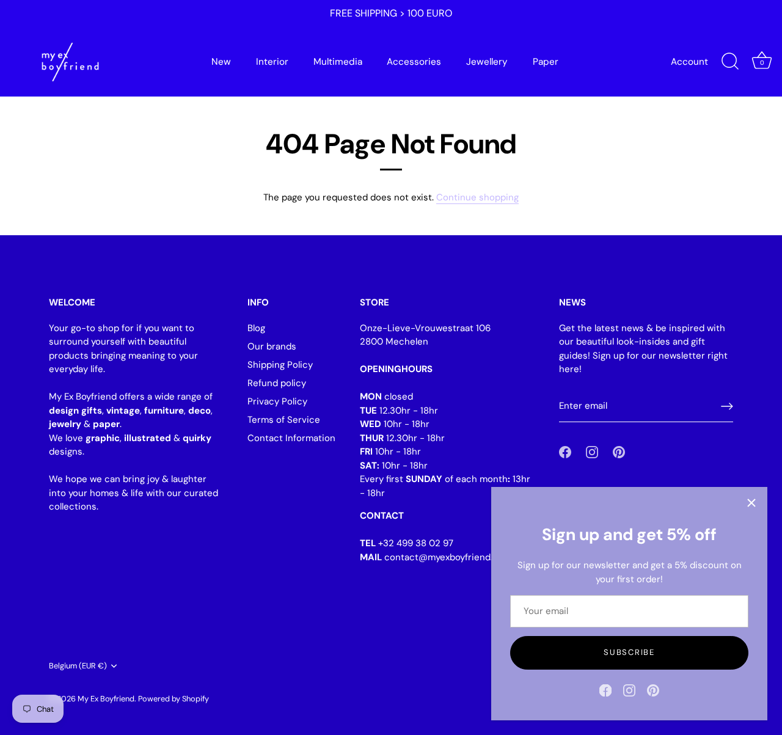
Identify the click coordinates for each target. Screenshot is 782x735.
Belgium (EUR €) (78, 666)
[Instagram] (629, 690)
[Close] (751, 502)
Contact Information (291, 438)
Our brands (271, 346)
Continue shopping (477, 197)
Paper (545, 62)
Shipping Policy (280, 365)
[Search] (730, 61)
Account (689, 62)
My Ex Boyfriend (106, 698)
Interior (272, 62)
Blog (256, 328)
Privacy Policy (277, 401)
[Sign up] (727, 406)
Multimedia (337, 62)
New (221, 62)
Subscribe (629, 652)
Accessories (414, 62)
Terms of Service (283, 420)
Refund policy (276, 383)
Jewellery (487, 62)
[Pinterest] (653, 690)
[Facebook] (605, 690)
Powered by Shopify (173, 698)
